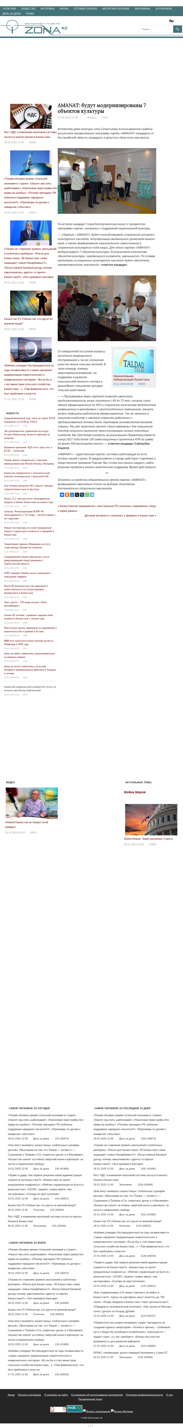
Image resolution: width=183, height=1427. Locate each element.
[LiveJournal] (82, 495)
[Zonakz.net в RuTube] (172, 22)
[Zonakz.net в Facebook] (146, 22)
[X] (77, 495)
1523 (25, 468)
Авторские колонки (115, 8)
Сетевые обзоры (85, 8)
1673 (25, 610)
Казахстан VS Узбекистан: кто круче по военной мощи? (42, 1205)
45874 (32, 212)
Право (30, 13)
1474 (25, 648)
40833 (32, 329)
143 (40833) (57, 1209)
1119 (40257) (148, 1315)
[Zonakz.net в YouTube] (151, 22)
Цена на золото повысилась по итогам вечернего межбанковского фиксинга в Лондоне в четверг (30, 670)
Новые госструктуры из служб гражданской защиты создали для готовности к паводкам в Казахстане (29, 531)
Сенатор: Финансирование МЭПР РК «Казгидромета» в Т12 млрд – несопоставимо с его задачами (30, 515)
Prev (10, 802)
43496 (32, 282)
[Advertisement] (91, 65)
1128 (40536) (148, 1255)
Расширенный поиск (90, 1399)
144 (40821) (62, 1198)
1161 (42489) (148, 1214)
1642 (25, 442)
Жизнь (64, 8)
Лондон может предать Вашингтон (26, 822)
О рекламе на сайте (56, 1394)
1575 (25, 426)
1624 (25, 552)
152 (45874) (62, 1138)
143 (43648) (59, 1225)
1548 (25, 677)
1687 (25, 581)
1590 (25, 455)
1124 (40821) (148, 1285)
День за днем (12, 13)
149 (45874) (62, 1273)
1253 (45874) (148, 1138)
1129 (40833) (143, 1225)
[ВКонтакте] (62, 495)
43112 (33, 827)
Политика (9, 8)
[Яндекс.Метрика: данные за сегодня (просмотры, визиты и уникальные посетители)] (122, 1411)
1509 (25, 661)
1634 (25, 522)
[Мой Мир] (72, 495)
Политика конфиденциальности (144, 1394)
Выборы (92, 117)
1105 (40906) (145, 1357)
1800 (25, 481)
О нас (169, 1394)
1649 (25, 695)
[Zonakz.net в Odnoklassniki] (161, 22)
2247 (105, 117)
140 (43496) (62, 1302)
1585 (25, 623)
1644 (25, 568)
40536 (32, 399)
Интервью (48, 8)
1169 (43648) (145, 1184)
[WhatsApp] (87, 495)
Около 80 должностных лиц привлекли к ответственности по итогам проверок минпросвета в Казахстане (26, 589)
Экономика (142, 8)
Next (54, 802)
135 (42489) (62, 1344)
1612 (25, 597)
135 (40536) (62, 1374)
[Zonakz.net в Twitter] (141, 22)
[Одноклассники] (67, 495)
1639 (25, 635)
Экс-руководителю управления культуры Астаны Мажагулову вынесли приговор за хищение (27, 434)
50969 (152, 844)
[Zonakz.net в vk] (166, 22)
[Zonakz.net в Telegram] (156, 22)
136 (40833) (57, 1314)
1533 (25, 539)
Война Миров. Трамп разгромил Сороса (148, 838)
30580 (141, 383)
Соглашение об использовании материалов (97, 1394)
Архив (11, 1394)
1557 (25, 506)
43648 (32, 142)
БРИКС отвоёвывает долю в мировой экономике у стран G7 (130, 1352)
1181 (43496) (148, 1168)
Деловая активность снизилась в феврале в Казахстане (119, 515)
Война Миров (135, 792)
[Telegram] (92, 495)
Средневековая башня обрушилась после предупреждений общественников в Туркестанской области (26, 560)
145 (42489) (62, 1168)
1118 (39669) (148, 1345)
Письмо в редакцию (29, 1394)
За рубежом (163, 8)
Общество (28, 8)
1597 (25, 493)
